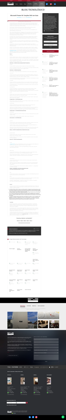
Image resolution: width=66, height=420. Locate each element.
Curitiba (29, 305)
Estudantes (28, 0)
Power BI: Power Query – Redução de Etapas (36, 260)
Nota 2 (31, 220)
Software (11, 0)
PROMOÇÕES (46, 0)
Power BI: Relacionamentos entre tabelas (35, 249)
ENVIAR (46, 361)
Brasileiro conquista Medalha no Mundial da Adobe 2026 (54, 86)
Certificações (37, 0)
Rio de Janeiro (41, 305)
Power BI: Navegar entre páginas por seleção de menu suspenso (27, 250)
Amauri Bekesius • (19, 17)
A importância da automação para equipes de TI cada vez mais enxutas (53, 63)
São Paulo (22, 305)
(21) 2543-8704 (50, 391)
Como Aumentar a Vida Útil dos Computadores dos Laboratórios (53, 56)
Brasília (34, 305)
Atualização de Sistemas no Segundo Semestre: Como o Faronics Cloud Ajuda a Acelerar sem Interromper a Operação (53, 94)
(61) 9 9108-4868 (37, 392)
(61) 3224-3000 (37, 391)
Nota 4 (28, 220)
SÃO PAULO (30, 4)
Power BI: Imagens (12, 248)
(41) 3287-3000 (24, 391)
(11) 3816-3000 (11, 391)
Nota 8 (21, 220)
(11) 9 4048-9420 (11, 392)
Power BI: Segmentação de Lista (11, 290)
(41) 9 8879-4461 (24, 392)
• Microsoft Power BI (29, 17)
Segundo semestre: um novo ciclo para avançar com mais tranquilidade (53, 71)
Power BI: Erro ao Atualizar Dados (19, 270)
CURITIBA (36, 4)
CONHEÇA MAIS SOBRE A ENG (49, 30)
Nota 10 (18, 220)
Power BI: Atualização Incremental (12, 280)
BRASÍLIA (42, 4)
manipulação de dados (13, 50)
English (55, 0)
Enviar (50, 46)
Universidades (20, 0)
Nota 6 (25, 220)
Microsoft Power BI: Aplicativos (12, 270)
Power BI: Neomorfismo (19, 249)
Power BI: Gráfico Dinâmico (19, 290)
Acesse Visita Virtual (11, 394)
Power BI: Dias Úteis (28, 289)
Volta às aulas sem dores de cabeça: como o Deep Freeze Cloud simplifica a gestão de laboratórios (53, 79)
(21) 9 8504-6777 (50, 392)
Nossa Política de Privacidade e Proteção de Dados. (19, 411)
